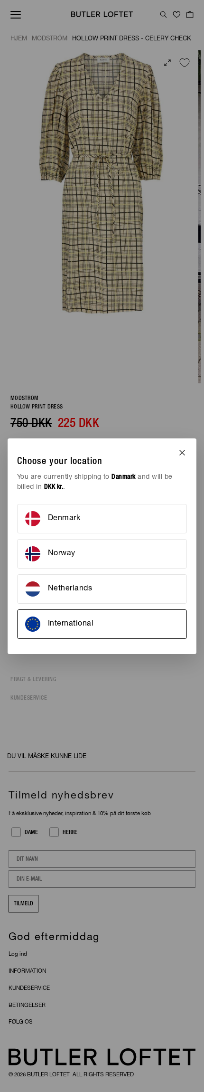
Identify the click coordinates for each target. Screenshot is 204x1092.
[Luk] (182, 452)
